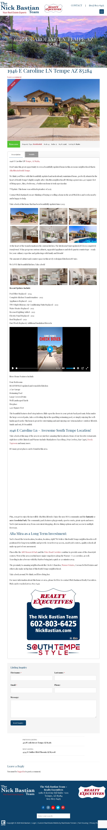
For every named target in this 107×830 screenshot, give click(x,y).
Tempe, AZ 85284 (33, 161)
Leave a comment (14, 77)
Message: (15, 697)
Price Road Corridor (52, 552)
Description (15, 154)
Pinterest (63, 807)
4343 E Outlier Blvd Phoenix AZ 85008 (39, 750)
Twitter (58, 807)
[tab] (16, 155)
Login (34, 823)
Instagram (48, 807)
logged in (21, 771)
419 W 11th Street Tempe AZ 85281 (37, 741)
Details (31, 154)
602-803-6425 (53, 798)
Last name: (59, 672)
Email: (14, 685)
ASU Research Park (29, 552)
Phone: (57, 685)
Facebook (43, 807)
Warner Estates (68, 565)
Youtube (53, 807)
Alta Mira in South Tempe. (20, 170)
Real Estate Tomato (68, 823)
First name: (16, 672)
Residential (37, 144)
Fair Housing (83, 823)
